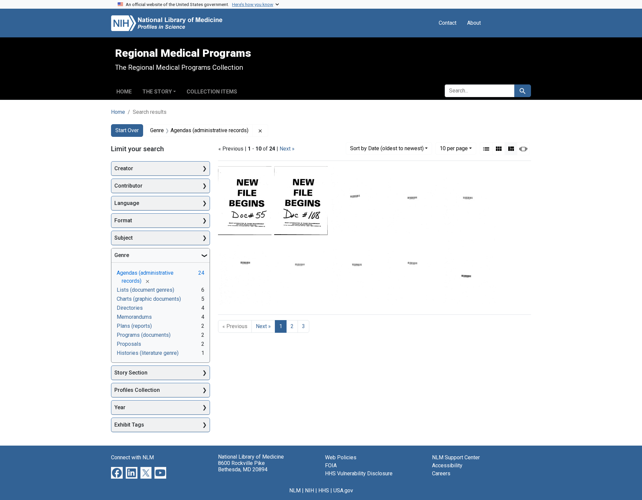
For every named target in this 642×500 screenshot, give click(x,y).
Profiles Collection (137, 390)
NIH (309, 490)
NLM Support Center (456, 457)
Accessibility (447, 465)
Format (123, 220)
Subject (123, 238)
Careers (441, 473)
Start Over (127, 130)
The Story (157, 91)
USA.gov (343, 490)
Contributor (128, 186)
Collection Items (212, 91)
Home (124, 91)
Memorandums (134, 317)
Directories (130, 308)
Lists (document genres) (145, 290)
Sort (387, 148)
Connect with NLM (132, 457)
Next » (287, 149)
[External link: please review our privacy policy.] (117, 472)
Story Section (130, 372)
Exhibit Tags (129, 425)
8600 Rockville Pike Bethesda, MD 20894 (243, 466)
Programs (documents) (144, 335)
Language (126, 203)
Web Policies (340, 457)
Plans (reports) (134, 326)
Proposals (129, 344)
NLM (295, 490)
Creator (123, 168)
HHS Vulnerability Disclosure (359, 473)
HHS (323, 490)
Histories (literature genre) (148, 353)
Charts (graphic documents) (149, 299)
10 (454, 148)
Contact (447, 23)
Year (119, 407)
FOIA (331, 465)
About (474, 23)
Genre (121, 255)
